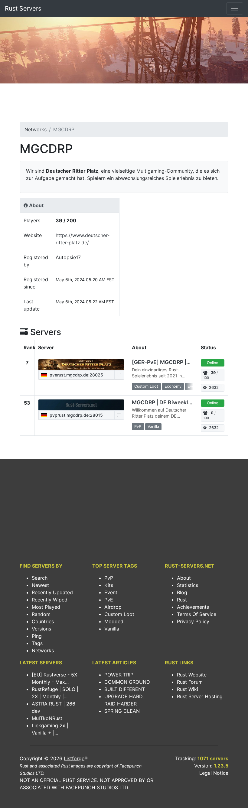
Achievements (193, 607)
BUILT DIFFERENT (124, 689)
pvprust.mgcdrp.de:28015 (75, 415)
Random (41, 614)
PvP (108, 578)
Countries (43, 621)
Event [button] (193, 386)
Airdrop (113, 607)
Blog (182, 592)
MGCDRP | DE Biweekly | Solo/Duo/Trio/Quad (190, 402)
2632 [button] (214, 387)
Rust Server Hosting (200, 696)
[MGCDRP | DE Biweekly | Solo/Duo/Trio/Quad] (81, 404)
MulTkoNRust (47, 718)
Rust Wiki (187, 689)
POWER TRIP (118, 675)
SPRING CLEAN (122, 711)
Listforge (74, 758)
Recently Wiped (49, 600)
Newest (40, 585)
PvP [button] (137, 426)
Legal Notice (213, 773)
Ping (37, 636)
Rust (182, 600)
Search (39, 578)
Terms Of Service (196, 614)
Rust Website (192, 675)
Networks (35, 129)
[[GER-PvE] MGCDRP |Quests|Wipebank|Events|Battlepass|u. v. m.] (81, 364)
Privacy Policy (193, 621)
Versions (41, 629)
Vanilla (111, 629)
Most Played (46, 607)
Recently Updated (52, 592)
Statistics (187, 585)
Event (110, 592)
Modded (113, 621)
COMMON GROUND (127, 682)
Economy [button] (173, 386)
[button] (119, 375)
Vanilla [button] (153, 426)
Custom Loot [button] (146, 386)
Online (212, 362)
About (184, 578)
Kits (108, 585)
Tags (37, 643)
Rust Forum (190, 682)
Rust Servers (23, 8)
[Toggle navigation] (234, 8)
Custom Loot (119, 614)
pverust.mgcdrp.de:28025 (75, 374)
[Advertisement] (124, 105)
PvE (108, 600)
